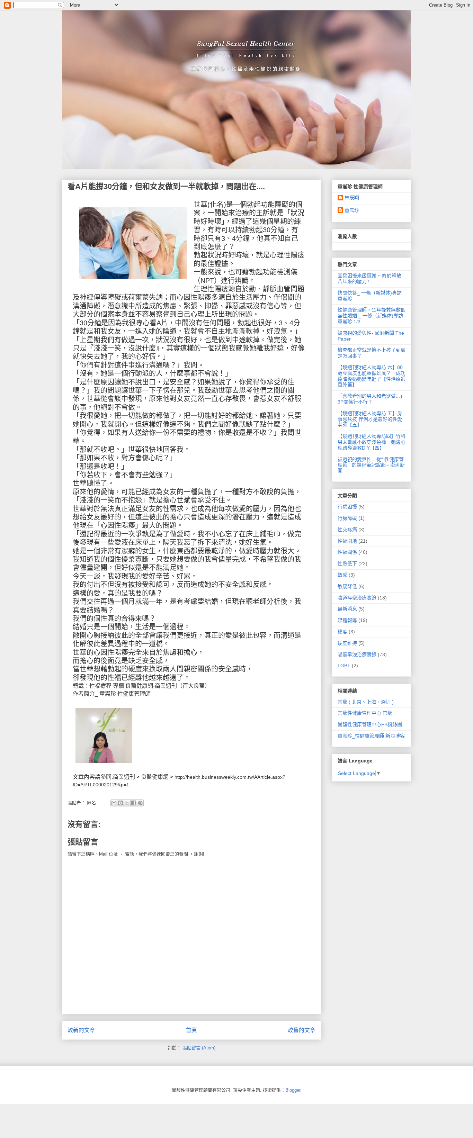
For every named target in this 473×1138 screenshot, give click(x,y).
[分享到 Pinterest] (140, 803)
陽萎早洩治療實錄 (357, 654)
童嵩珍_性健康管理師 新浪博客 (371, 736)
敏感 (342, 575)
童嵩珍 (107, 694)
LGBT (344, 665)
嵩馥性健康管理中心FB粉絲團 (370, 724)
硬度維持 (347, 643)
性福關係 (347, 552)
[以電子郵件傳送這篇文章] (113, 803)
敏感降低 (347, 586)
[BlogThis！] (120, 803)
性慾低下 (347, 563)
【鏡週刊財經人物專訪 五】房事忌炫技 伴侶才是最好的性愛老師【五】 (370, 419)
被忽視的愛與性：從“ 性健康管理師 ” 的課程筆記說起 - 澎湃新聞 (371, 465)
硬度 (342, 631)
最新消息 (347, 609)
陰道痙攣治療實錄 (357, 597)
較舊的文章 (301, 1030)
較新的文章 (81, 1030)
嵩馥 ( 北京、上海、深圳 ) (366, 702)
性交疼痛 (347, 529)
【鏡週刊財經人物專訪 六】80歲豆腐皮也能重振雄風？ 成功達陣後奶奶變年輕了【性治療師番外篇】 (371, 375)
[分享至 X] (127, 803)
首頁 (191, 1030)
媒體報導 (347, 620)
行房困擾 (347, 506)
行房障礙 (347, 518)
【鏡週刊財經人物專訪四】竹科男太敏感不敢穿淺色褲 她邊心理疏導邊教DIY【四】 (371, 442)
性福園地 (347, 541)
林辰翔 (352, 197)
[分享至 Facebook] (133, 803)
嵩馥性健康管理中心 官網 (365, 713)
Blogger (292, 1090)
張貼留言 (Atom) (198, 1047)
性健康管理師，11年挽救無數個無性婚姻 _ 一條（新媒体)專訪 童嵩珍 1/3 (371, 315)
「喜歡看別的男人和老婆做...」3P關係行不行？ (371, 399)
